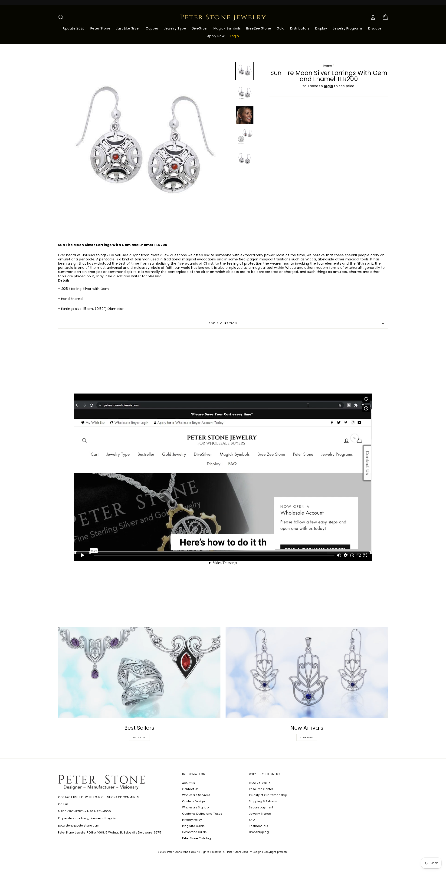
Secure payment (261, 807)
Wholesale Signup (195, 807)
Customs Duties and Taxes (202, 814)
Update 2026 (74, 28)
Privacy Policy (192, 820)
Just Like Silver (128, 28)
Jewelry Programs (348, 28)
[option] (145, 149)
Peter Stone (100, 28)
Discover (375, 28)
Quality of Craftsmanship (268, 795)
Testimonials (258, 826)
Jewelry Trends (260, 814)
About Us (188, 783)
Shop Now (139, 737)
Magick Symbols (227, 28)
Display (321, 28)
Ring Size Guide (193, 826)
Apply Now (215, 36)
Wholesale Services (196, 795)
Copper (152, 28)
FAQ (252, 820)
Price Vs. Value (259, 783)
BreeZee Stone (258, 28)
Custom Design (193, 801)
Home (327, 66)
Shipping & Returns (263, 801)
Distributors (299, 28)
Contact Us (190, 789)
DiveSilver (200, 28)
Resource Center (261, 789)
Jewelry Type (175, 28)
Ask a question (223, 323)
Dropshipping (259, 832)
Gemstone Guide (194, 832)
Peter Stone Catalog (196, 838)
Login (234, 36)
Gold (280, 28)
